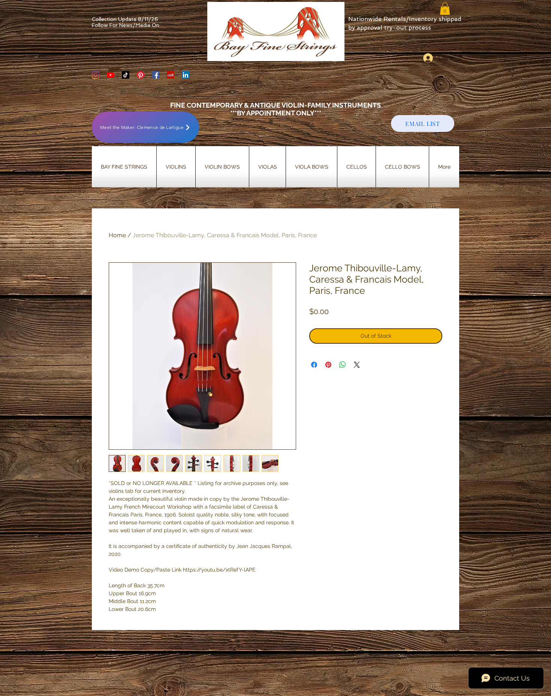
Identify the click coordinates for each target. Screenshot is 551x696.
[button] (445, 8)
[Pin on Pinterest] (328, 364)
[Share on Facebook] (314, 364)
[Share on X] (356, 364)
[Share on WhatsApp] (342, 364)
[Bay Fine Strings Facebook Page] (155, 75)
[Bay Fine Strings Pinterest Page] (140, 75)
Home (117, 235)
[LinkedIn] (185, 75)
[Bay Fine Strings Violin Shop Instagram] (95, 75)
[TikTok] (125, 75)
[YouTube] (110, 75)
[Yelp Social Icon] (170, 75)
